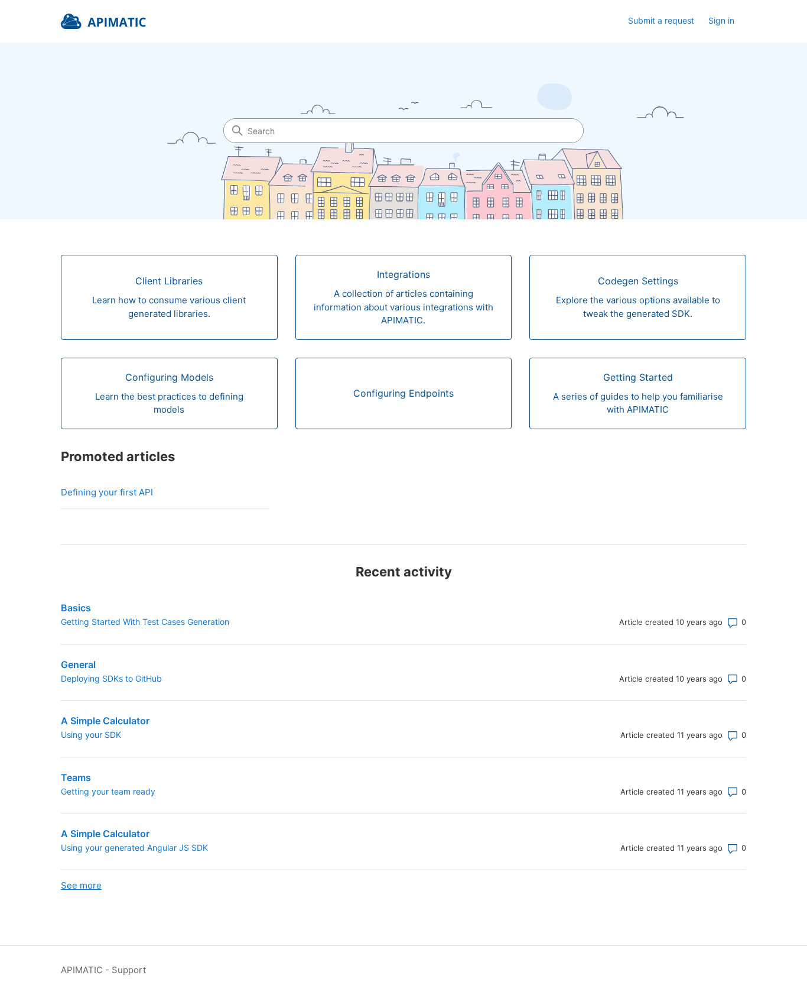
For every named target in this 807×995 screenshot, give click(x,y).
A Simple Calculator (105, 721)
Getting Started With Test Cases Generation (145, 622)
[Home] (103, 21)
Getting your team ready (108, 791)
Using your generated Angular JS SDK (134, 847)
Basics (76, 608)
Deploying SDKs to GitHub (111, 678)
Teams (76, 777)
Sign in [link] (721, 20)
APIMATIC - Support (103, 969)
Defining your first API (107, 492)
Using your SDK (91, 735)
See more (81, 885)
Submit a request (661, 20)
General (78, 664)
